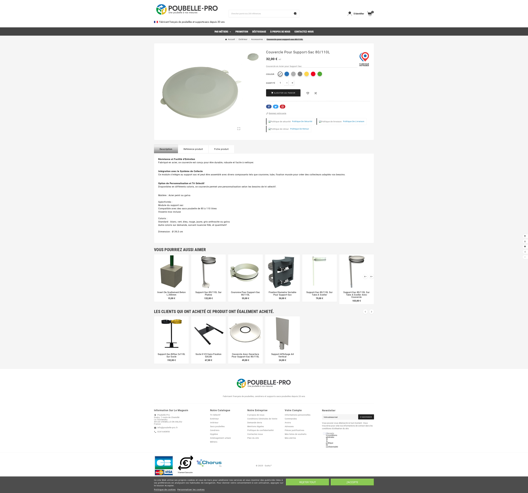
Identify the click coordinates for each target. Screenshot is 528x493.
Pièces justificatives (294, 430)
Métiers (213, 442)
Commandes (291, 419)
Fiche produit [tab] (221, 149)
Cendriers (214, 430)
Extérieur (214, 419)
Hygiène (214, 434)
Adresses (289, 426)
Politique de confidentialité (260, 430)
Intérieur (214, 422)
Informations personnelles (297, 415)
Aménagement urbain (220, 438)
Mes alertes (290, 438)
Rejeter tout (307, 482)
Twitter (275, 107)
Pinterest (282, 107)
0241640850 (163, 432)
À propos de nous (255, 415)
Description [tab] (166, 149)
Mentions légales (255, 426)
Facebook (269, 107)
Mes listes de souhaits (295, 434)
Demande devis (254, 422)
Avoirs (288, 422)
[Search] (295, 13)
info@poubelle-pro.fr (167, 427)
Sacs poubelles (217, 426)
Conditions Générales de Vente (262, 419)
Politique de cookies (165, 489)
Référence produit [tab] (193, 149)
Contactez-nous (255, 434)
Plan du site (253, 438)
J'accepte (352, 482)
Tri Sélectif (215, 415)
